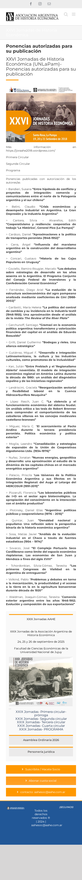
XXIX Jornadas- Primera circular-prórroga (41, 713)
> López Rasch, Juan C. (41, 410)
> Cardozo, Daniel (41, 236)
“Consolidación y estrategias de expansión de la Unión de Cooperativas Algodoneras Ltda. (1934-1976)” (41, 447)
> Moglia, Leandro (19, 444)
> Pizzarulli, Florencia (41, 498)
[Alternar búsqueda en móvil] (66, 14)
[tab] (41, 619)
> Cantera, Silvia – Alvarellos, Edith (41, 220)
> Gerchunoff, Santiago (41, 330)
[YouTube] (66, 818)
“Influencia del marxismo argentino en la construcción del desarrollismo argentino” (41, 248)
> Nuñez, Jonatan (41, 463)
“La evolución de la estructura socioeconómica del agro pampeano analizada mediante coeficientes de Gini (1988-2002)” (41, 295)
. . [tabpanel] (40, 680)
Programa (13, 170)
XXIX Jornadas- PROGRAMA (41, 729)
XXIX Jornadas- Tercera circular (41, 722)
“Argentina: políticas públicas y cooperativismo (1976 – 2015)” (41, 512)
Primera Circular (17, 157)
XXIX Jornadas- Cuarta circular (41, 726)
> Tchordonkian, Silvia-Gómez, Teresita (41, 569)
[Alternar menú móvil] (74, 14)
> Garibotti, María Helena (41, 313)
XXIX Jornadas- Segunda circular (41, 719)
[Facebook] (60, 812)
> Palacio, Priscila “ (20, 475)
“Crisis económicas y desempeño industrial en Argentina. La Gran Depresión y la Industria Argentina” (41, 210)
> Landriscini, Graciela (41, 391)
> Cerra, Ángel (20, 244)
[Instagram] (66, 812)
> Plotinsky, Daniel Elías (24, 510)
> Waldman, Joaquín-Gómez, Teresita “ (41, 600)
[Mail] (72, 812)
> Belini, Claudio (20, 206)
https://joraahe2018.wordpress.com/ (30, 150)
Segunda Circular (18, 164)
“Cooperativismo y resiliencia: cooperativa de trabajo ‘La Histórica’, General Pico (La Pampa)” (41, 226)
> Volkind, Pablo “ (41, 585)
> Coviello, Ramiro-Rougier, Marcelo (31, 268)
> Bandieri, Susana (41, 194)
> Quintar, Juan (41, 524)
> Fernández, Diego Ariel (24, 290)
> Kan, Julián (41, 374)
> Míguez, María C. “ (41, 431)
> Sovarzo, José (41, 553)
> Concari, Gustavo (22, 258)
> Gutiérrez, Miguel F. (41, 356)
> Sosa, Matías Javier (41, 537)
